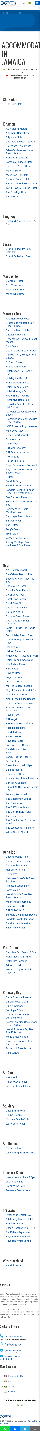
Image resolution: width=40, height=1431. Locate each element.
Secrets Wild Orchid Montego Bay (17, 511)
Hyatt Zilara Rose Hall (18, 395)
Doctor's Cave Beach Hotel (21, 350)
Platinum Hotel (14, 104)
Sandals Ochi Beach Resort (21, 914)
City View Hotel (14, 137)
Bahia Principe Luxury (18, 997)
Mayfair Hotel (13, 170)
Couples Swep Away (17, 616)
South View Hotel (15, 1186)
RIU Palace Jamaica (17, 452)
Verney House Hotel (17, 538)
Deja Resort (12, 346)
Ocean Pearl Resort (17, 435)
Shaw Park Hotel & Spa (19, 765)
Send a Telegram (13, 1351)
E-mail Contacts (12, 1356)
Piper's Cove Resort (17, 1081)
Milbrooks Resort (15, 430)
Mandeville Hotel (15, 293)
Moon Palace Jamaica (18, 901)
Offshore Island (15, 439)
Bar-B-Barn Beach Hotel (19, 574)
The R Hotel (12, 196)
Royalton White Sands (18, 1240)
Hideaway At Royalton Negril (22, 655)
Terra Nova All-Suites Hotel (21, 187)
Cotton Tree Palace (17, 607)
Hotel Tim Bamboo (16, 961)
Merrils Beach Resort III (19, 685)
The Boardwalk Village (18, 798)
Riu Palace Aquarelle (18, 1232)
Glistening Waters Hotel (19, 1219)
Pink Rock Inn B (15, 906)
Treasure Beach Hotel (18, 1190)
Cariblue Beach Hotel (18, 330)
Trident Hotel (13, 965)
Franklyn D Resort (16, 1010)
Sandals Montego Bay (18, 485)
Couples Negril (14, 611)
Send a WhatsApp (13, 1344)
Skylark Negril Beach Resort (22, 778)
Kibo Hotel (12, 668)
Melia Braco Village (17, 1036)
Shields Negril (14, 769)
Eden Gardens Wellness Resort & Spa (19, 152)
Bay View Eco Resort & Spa (21, 952)
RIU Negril (11, 719)
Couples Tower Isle (16, 865)
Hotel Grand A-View (17, 386)
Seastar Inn (12, 761)
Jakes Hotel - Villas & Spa (20, 1177)
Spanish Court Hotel (17, 179)
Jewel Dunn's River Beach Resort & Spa (20, 896)
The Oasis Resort (15, 816)
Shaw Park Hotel (15, 927)
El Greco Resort (15, 362)
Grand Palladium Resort (19, 256)
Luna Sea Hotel (14, 681)
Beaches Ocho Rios (17, 856)
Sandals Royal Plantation (20, 919)
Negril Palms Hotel (16, 694)
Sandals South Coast (18, 1265)
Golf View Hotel (14, 285)
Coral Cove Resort (16, 594)
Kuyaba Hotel (13, 672)
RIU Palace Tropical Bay (19, 723)
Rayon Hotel (13, 714)
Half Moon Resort (16, 366)
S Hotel (10, 477)
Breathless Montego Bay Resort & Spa (20, 324)
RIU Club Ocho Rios (17, 910)
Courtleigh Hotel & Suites (20, 141)
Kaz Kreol (11, 1077)
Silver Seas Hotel (15, 774)
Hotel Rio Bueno (15, 1223)
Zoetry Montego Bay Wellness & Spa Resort (19, 544)
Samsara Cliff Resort (18, 745)
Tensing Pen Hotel (16, 794)
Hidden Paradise (15, 651)
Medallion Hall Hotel (17, 175)
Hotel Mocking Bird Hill (19, 956)
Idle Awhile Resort (16, 664)
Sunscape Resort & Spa (19, 516)
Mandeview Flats (15, 289)
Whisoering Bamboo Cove (20, 1152)
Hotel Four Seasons (17, 157)
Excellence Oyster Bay (18, 1214)
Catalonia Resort (15, 334)
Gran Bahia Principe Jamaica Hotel (17, 1016)
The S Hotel (12, 525)
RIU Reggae (12, 456)
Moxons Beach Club (17, 1119)
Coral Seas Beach (16, 599)
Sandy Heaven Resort (18, 756)
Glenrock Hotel (14, 280)
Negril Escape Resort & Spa (21, 690)
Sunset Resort (14, 520)
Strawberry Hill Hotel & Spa (21, 183)
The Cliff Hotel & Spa (18, 807)
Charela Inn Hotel (16, 586)
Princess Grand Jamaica (20, 703)
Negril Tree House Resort (20, 698)
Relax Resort (13, 443)
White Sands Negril (17, 832)
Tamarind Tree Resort (18, 1048)
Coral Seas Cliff (14, 603)
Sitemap (31, 1421)
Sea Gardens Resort (17, 497)
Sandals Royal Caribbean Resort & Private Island (20, 491)
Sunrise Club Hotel (16, 782)
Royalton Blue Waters (18, 1236)
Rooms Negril (13, 736)
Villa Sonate (12, 1052)
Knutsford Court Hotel (18, 166)
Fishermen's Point (16, 869)
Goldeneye (12, 874)
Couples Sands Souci (18, 861)
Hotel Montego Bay (17, 391)
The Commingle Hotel (18, 811)
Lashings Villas (14, 1181)
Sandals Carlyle (14, 481)
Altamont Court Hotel (18, 133)
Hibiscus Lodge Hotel (18, 885)
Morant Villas (13, 1148)
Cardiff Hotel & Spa (17, 1001)
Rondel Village (14, 732)
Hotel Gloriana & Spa (17, 382)
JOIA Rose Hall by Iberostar (21, 426)
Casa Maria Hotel (15, 1110)
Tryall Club (12, 533)
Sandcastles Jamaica (18, 923)
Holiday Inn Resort (16, 378)
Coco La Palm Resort (18, 590)
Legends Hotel (14, 677)
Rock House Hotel (16, 727)
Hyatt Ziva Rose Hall (17, 399)
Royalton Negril (14, 740)
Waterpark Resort (16, 1123)
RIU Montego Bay (15, 447)
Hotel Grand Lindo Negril (20, 659)
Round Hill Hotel (15, 460)
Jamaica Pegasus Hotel (19, 161)
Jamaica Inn (13, 890)
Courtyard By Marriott (18, 145)
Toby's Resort (13, 529)
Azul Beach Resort (16, 570)
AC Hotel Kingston (16, 128)
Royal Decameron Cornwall (21, 465)
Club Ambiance (14, 1006)
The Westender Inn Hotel (20, 827)
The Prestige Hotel (16, 192)
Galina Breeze (14, 1115)
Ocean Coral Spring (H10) (20, 1227)
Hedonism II (13, 647)
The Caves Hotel (15, 803)
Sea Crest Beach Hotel (18, 1086)
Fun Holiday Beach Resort (20, 635)
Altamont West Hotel (18, 318)
